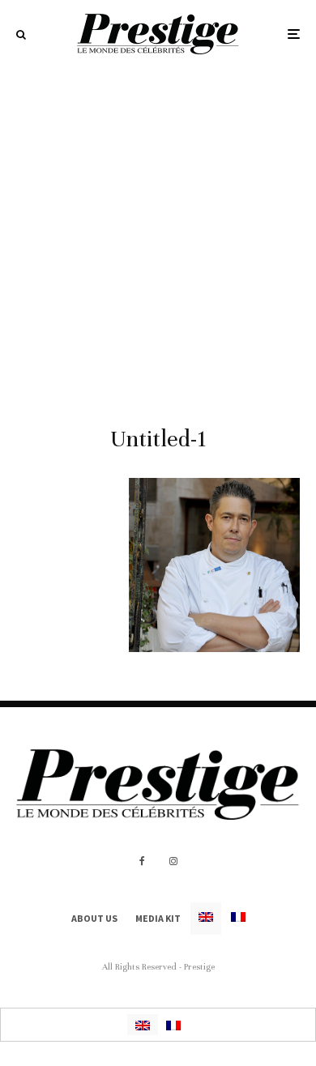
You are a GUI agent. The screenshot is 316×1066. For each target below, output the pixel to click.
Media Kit (158, 918)
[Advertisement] (158, 234)
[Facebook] (142, 861)
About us (94, 918)
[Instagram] (173, 861)
